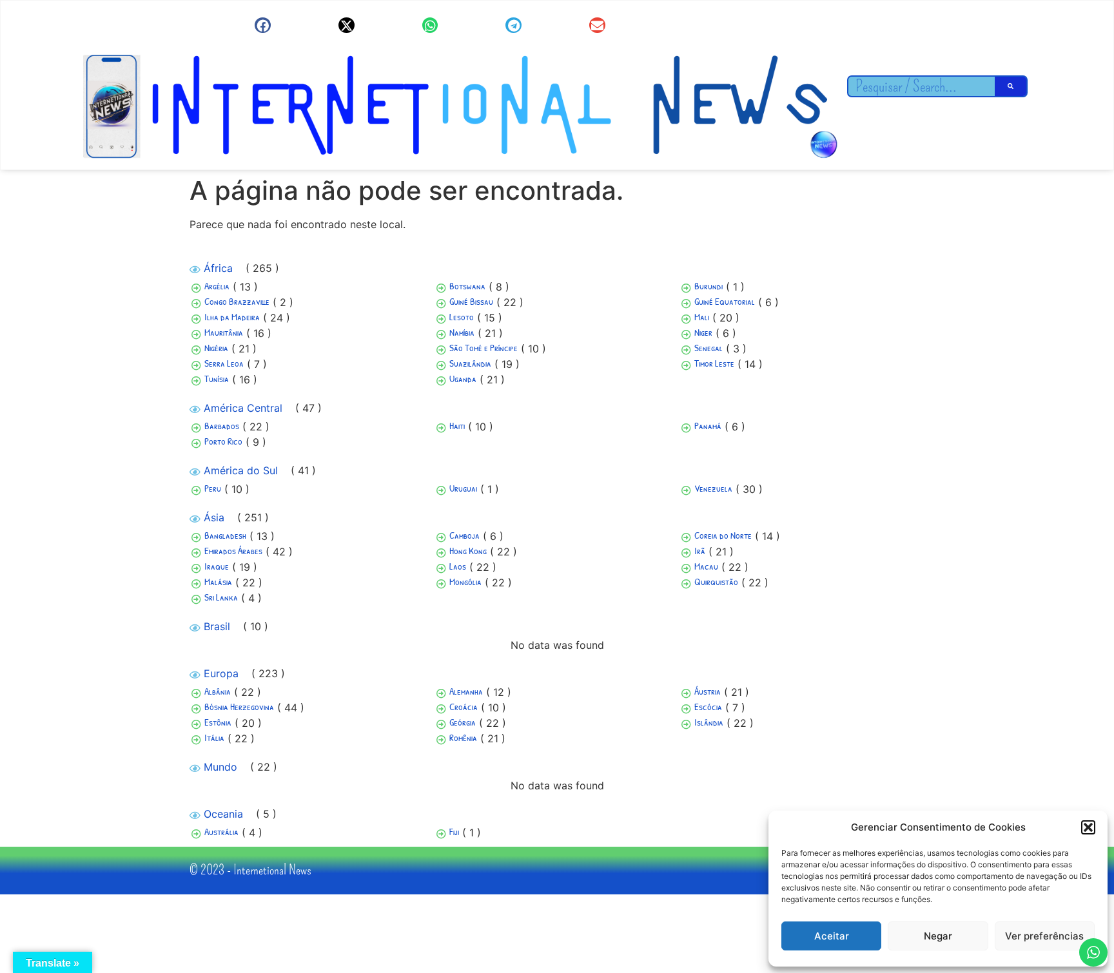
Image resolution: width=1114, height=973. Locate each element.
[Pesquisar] (1011, 86)
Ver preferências (1044, 936)
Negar (938, 936)
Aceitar (831, 936)
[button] (1088, 827)
